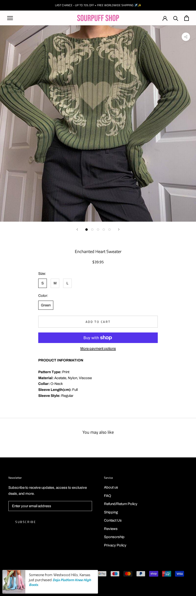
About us (111, 487)
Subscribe (25, 521)
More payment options (98, 348)
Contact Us (113, 520)
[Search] (175, 18)
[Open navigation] (10, 18)
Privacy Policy (115, 545)
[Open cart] (186, 18)
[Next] (119, 229)
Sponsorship (114, 537)
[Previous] (77, 229)
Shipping (111, 512)
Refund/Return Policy (120, 504)
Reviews (111, 529)
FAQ (107, 496)
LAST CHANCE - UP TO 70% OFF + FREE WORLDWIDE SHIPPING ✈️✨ (98, 5)
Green (46, 305)
